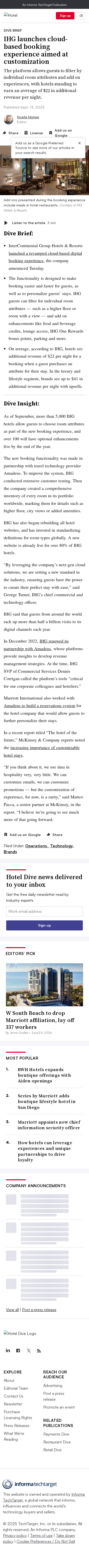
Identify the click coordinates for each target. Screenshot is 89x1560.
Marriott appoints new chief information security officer (49, 1125)
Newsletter (13, 1403)
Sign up (65, 15)
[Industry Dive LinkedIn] (7, 1351)
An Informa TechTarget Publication (44, 5)
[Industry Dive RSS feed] (39, 1351)
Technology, (62, 845)
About (9, 1380)
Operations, (37, 845)
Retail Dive (52, 1449)
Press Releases (16, 1425)
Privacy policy (15, 1535)
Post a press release (39, 1309)
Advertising (52, 1385)
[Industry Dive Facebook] (18, 1351)
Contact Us (13, 1396)
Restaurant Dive (57, 1441)
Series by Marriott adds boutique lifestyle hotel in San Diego (47, 1101)
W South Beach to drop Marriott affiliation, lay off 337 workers (40, 1020)
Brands (10, 851)
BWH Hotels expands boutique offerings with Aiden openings (44, 1075)
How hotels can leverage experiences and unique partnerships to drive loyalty (45, 1151)
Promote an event (59, 1407)
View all (12, 1309)
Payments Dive (56, 1434)
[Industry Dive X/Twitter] (28, 1351)
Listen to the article (34, 223)
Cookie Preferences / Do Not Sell (46, 1541)
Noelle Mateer (28, 117)
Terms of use (41, 1535)
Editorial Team (16, 1388)
